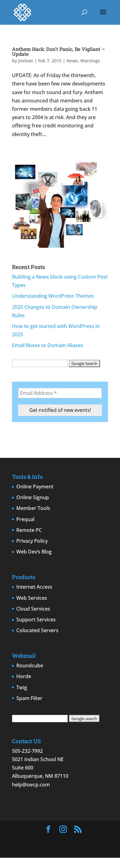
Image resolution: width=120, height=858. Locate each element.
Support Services (36, 619)
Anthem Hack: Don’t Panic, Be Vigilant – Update (58, 51)
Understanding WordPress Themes (53, 295)
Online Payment (35, 486)
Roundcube (29, 665)
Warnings (90, 61)
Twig (21, 687)
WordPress (63, 848)
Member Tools (33, 508)
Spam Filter (29, 698)
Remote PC (29, 530)
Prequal (25, 519)
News (72, 61)
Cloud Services (33, 608)
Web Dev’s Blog (34, 551)
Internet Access (34, 586)
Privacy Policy (32, 540)
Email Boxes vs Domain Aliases (47, 345)
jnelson (25, 61)
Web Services (31, 598)
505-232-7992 (27, 751)
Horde (23, 676)
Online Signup (32, 497)
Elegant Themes (61, 840)
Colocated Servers (37, 630)
